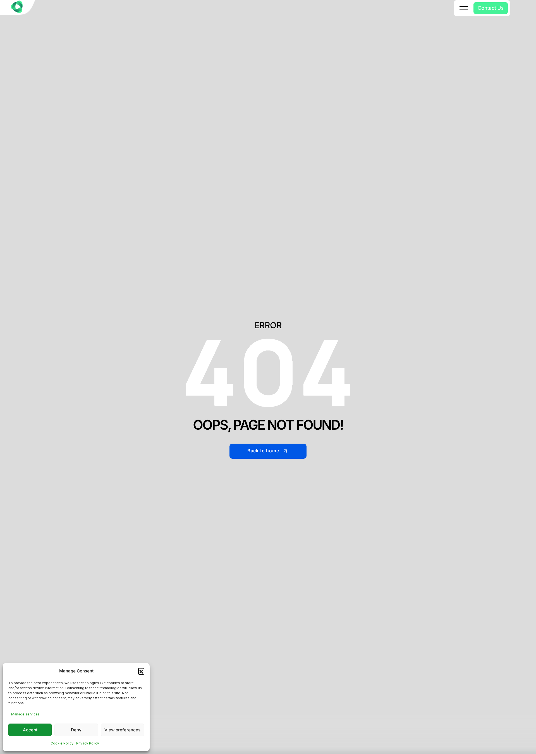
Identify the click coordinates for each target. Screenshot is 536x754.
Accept (30, 729)
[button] (141, 671)
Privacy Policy (87, 743)
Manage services (25, 714)
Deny (76, 729)
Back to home (263, 450)
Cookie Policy (62, 743)
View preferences (122, 729)
